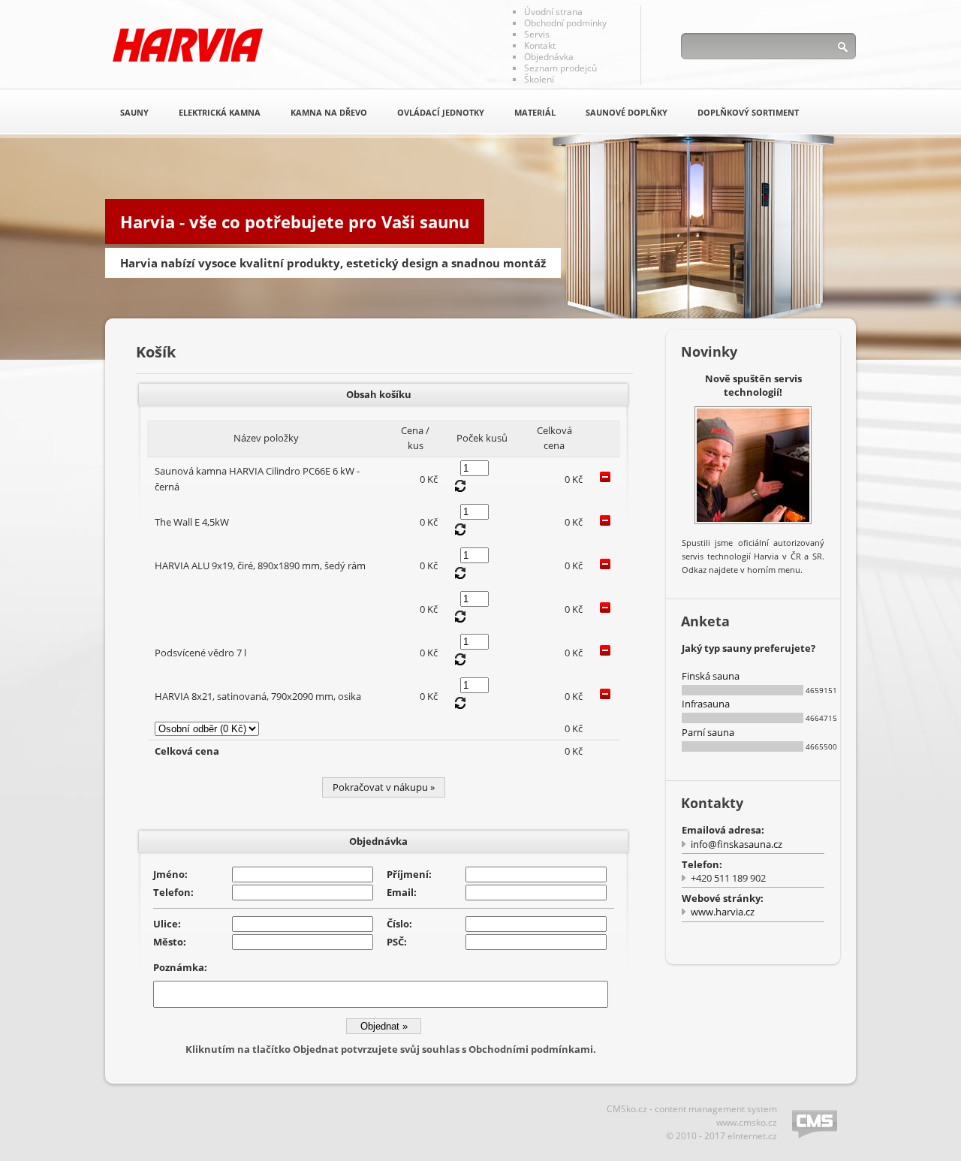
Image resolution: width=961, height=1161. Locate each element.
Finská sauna (711, 676)
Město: (169, 941)
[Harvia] (188, 45)
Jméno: (170, 874)
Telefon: (173, 892)
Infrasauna (706, 703)
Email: (402, 892)
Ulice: (167, 923)
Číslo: (399, 923)
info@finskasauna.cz (736, 844)
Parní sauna (708, 732)
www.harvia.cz (723, 911)
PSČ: (397, 941)
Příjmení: (409, 874)
